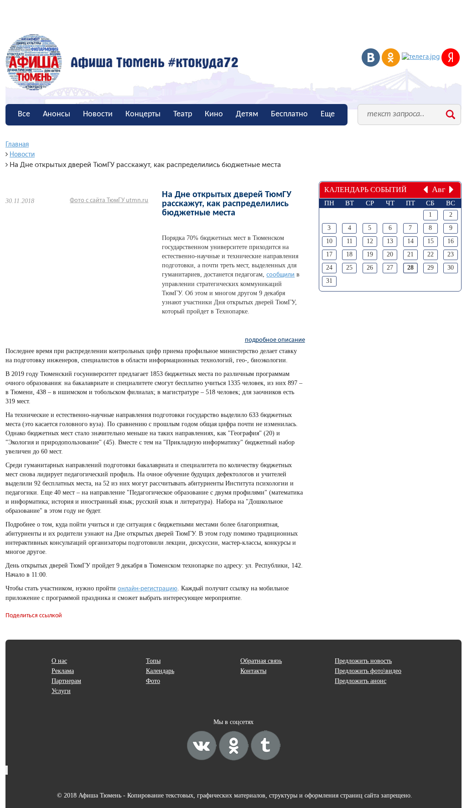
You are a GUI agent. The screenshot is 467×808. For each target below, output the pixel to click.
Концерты (143, 114)
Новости (98, 114)
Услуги (61, 691)
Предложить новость (363, 660)
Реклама (63, 670)
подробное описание (275, 340)
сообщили (280, 274)
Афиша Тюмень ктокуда (121, 62)
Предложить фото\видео (368, 670)
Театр (182, 114)
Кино (214, 114)
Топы (153, 660)
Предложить (39, 135)
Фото (153, 681)
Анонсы (56, 114)
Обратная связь (261, 660)
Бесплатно (289, 114)
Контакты (253, 670)
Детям (247, 114)
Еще (328, 114)
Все (24, 114)
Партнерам (66, 681)
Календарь (160, 670)
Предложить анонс (360, 681)
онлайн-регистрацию (147, 588)
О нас (59, 660)
